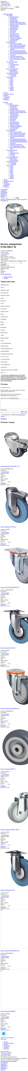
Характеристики (8, 276)
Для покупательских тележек (17, 50)
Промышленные (14, 17)
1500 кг (12, 87)
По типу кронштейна (12, 69)
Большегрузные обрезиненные (18, 24)
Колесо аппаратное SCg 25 (8, 890)
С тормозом (13, 76)
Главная (3, 199)
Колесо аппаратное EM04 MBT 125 (10, 708)
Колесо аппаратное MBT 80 (8, 1011)
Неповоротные (14, 71)
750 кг (11, 85)
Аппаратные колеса (11, 199)
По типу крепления (12, 62)
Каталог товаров (8, 14)
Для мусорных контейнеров (17, 46)
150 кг (11, 80)
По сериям (9, 15)
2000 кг (12, 88)
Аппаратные (13, 18)
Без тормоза (13, 74)
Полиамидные (14, 28)
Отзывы (6, 278)
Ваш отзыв (3, 410)
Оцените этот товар (6, 398)
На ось (11, 63)
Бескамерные (13, 40)
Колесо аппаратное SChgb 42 (8, 526)
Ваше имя (24, 411)
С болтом (12, 67)
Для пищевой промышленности (18, 52)
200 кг (11, 81)
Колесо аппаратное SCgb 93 (8, 648)
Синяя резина (13, 19)
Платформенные (14, 64)
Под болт (12, 66)
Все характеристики (6, 274)
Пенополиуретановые (16, 38)
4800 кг (12, 90)
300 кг (11, 83)
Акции (5, 92)
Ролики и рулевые (15, 36)
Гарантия (6, 98)
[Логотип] (3, 1)
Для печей (12, 54)
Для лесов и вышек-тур (16, 56)
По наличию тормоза (12, 73)
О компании (7, 97)
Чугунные (12, 32)
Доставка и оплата (9, 94)
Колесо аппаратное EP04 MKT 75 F (10, 466)
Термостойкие (14, 29)
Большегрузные (14, 21)
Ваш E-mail (24, 413)
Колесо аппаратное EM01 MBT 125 (10, 587)
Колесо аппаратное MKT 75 (8, 769)
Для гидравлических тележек (18, 45)
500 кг (11, 84)
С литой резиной (14, 39)
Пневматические (14, 35)
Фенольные (13, 31)
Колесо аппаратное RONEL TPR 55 (10, 829)
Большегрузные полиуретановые (14, 26)
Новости (6, 95)
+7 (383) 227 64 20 (5, 4)
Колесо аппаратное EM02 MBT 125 (10, 950)
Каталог (6, 102)
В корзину (3, 264)
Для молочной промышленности (18, 53)
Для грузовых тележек (16, 43)
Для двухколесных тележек (17, 57)
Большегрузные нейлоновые (17, 22)
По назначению (11, 42)
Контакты (6, 99)
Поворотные (13, 70)
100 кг (11, 78)
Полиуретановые (14, 33)
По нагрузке (10, 77)
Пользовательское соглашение (9, 1061)
